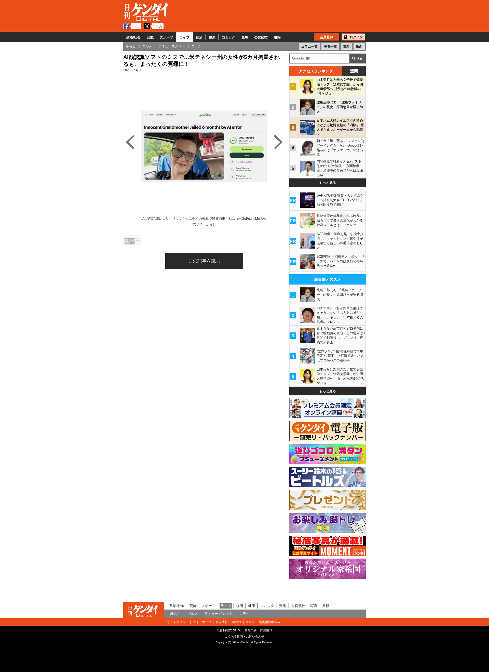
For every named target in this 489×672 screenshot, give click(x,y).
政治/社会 (133, 37)
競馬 (244, 37)
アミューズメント (218, 614)
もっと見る (327, 183)
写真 (313, 606)
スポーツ (166, 37)
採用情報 (266, 630)
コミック (228, 37)
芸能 (150, 37)
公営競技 (261, 37)
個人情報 (221, 622)
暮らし (175, 614)
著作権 (236, 622)
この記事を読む (204, 261)
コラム (244, 614)
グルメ (192, 614)
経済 (199, 37)
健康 (212, 37)
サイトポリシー (177, 622)
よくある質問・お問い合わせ (244, 636)
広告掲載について (229, 630)
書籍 (277, 37)
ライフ (184, 37)
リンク (250, 622)
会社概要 (250, 630)
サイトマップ (202, 622)
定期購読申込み (269, 622)
